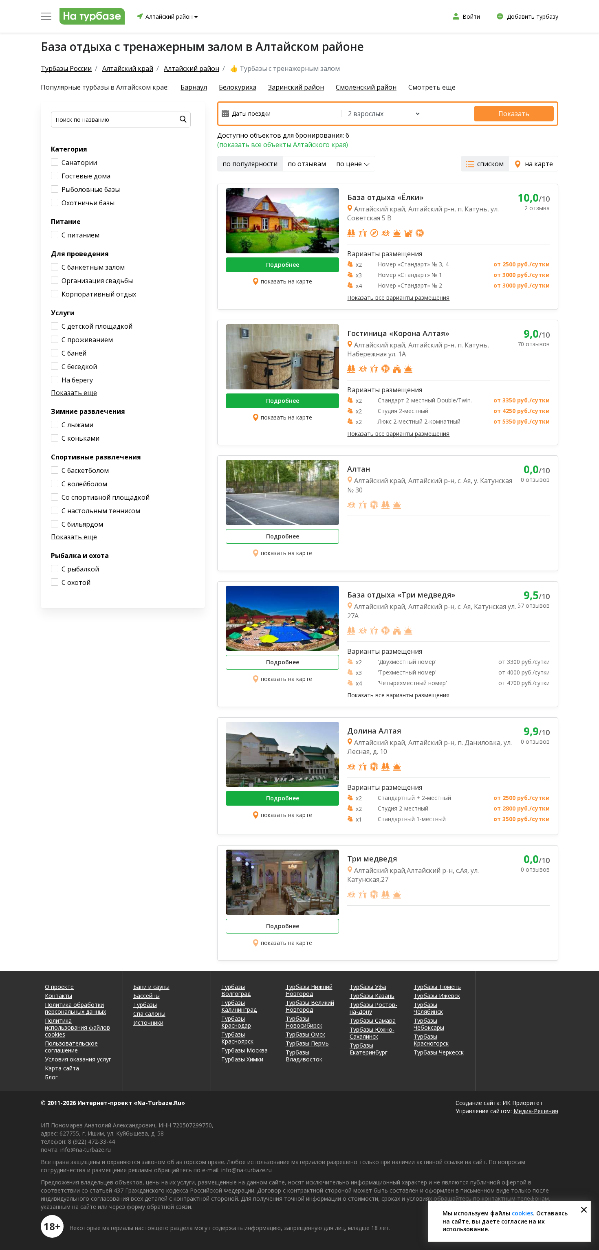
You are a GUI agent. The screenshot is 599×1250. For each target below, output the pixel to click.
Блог (51, 1077)
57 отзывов (534, 605)
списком (490, 163)
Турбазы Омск (305, 1034)
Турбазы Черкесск (439, 1052)
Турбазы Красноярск (237, 1038)
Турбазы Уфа (368, 986)
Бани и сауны (151, 986)
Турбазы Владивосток (304, 1056)
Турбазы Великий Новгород (310, 1006)
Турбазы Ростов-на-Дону (373, 1008)
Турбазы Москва (244, 1050)
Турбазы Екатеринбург (369, 1049)
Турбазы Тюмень (437, 986)
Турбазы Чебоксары (429, 1024)
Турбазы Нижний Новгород (309, 990)
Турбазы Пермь (307, 1043)
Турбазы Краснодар (236, 1022)
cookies (522, 1213)
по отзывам (307, 163)
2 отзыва (537, 208)
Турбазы (145, 1004)
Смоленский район (366, 87)
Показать (513, 113)
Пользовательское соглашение (71, 1047)
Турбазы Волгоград (236, 990)
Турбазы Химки (242, 1059)
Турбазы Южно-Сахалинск (372, 1033)
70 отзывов (534, 344)
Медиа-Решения (535, 1111)
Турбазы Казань (372, 995)
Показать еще (74, 392)
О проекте (59, 986)
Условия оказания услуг (78, 1059)
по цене (349, 163)
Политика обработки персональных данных (75, 1008)
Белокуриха (237, 87)
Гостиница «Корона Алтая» (398, 333)
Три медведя (372, 858)
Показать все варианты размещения (398, 298)
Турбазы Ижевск (437, 995)
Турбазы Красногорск (431, 1040)
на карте (539, 163)
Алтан (358, 469)
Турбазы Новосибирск (304, 1022)
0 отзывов (535, 479)
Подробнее (282, 264)
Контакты (58, 995)
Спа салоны (149, 1013)
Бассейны (146, 995)
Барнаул (194, 87)
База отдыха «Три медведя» (401, 595)
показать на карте (286, 281)
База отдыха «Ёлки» (385, 197)
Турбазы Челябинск (428, 1008)
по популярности (249, 163)
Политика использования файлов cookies (77, 1027)
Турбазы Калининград (239, 1006)
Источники (148, 1022)
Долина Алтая (374, 731)
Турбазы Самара (373, 1020)
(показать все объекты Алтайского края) (282, 144)
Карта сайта (62, 1068)
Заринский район (296, 87)
